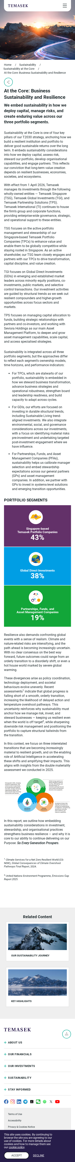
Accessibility (14, 1120)
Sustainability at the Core (18, 68)
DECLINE (38, 1155)
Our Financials (20, 1054)
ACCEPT (16, 1155)
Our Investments (21, 1066)
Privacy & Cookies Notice (21, 1127)
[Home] (18, 5)
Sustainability (27, 64)
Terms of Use (15, 1114)
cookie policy (16, 1147)
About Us (15, 1042)
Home (7, 64)
